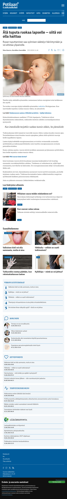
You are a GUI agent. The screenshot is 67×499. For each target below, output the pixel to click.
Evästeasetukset (60, 480)
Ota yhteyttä (6, 459)
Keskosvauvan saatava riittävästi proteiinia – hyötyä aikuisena (30, 113)
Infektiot (30, 13)
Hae (23, 20)
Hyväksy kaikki (57, 482)
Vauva (19, 27)
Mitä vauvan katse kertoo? (18, 157)
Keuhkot (13, 13)
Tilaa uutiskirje (7, 461)
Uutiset (20, 204)
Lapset (5, 27)
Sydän (5, 13)
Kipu (38, 13)
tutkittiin (41, 106)
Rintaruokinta (12, 27)
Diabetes (46, 13)
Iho (63, 13)
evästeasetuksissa (7, 495)
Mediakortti (6, 454)
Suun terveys (8, 233)
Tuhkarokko (8, 257)
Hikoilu (39, 233)
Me (4, 456)
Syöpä (21, 13)
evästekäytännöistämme (9, 491)
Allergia (56, 13)
